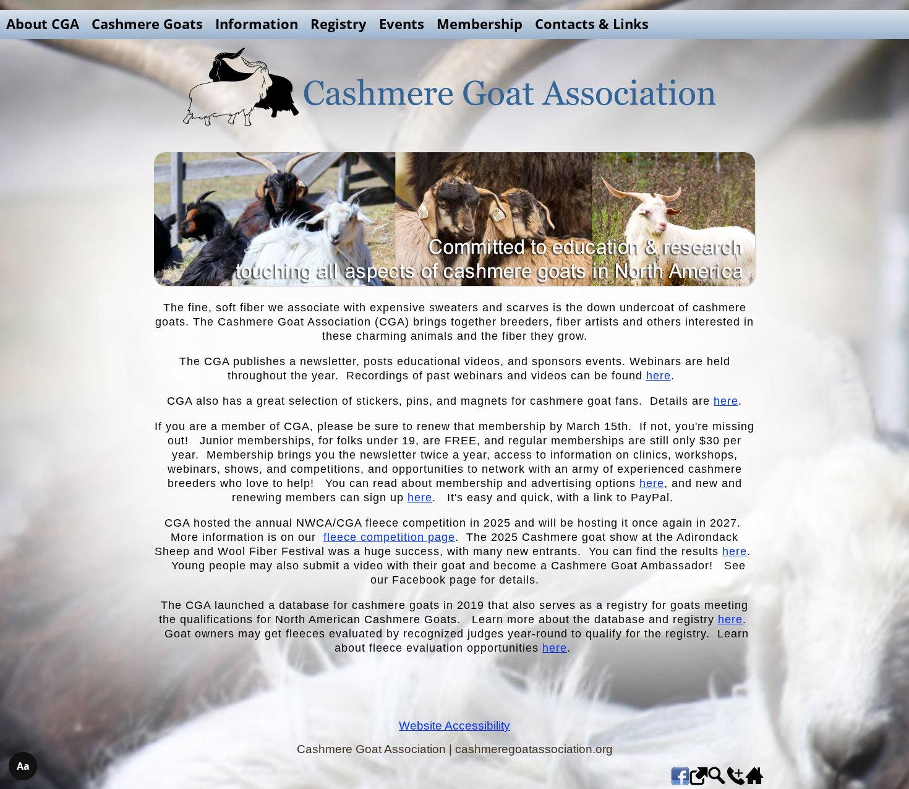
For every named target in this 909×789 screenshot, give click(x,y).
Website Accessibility (454, 725)
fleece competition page (389, 537)
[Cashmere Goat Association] (454, 86)
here (658, 375)
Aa (23, 766)
